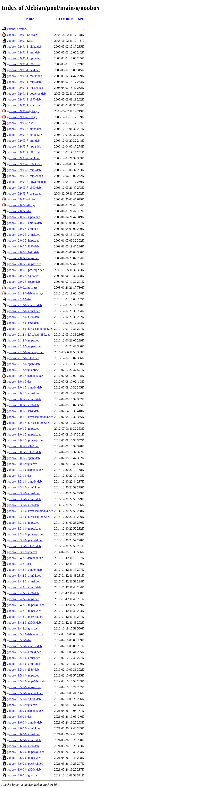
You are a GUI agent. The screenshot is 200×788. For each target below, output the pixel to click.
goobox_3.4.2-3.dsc (19, 563)
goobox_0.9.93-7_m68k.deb (24, 164)
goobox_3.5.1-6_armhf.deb (24, 663)
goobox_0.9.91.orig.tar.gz (23, 111)
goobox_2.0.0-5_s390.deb (23, 275)
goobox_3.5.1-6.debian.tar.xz (25, 634)
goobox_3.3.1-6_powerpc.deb (25, 534)
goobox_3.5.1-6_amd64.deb (24, 646)
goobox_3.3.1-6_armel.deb (23, 493)
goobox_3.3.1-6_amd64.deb (24, 481)
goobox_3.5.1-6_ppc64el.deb (25, 693)
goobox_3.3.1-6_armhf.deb (24, 499)
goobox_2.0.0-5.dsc (19, 211)
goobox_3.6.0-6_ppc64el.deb (25, 763)
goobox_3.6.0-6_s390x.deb (24, 769)
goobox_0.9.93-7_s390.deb (24, 187)
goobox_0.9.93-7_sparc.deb (24, 193)
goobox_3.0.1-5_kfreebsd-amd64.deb (30, 416)
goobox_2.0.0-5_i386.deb (23, 246)
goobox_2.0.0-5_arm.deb (22, 228)
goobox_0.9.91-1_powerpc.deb (26, 93)
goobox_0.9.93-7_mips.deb (24, 170)
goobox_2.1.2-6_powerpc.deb (25, 352)
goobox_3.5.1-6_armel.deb (23, 657)
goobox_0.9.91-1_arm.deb (23, 52)
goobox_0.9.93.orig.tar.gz (23, 199)
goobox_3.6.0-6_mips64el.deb (26, 752)
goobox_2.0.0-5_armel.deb (23, 234)
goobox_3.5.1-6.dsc (19, 640)
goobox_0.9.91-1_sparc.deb (24, 105)
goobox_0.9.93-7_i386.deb (23, 152)
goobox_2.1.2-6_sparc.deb (23, 364)
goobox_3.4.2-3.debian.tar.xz (25, 558)
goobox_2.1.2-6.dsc (19, 299)
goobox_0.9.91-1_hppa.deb (24, 58)
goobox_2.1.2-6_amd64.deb (24, 305)
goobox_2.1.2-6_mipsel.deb (24, 346)
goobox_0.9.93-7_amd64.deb (25, 134)
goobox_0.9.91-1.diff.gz (22, 34)
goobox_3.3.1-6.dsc (19, 475)
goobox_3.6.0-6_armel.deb (23, 734)
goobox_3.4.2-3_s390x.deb (24, 622)
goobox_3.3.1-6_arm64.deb (24, 487)
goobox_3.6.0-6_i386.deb (23, 746)
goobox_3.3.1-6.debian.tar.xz (25, 469)
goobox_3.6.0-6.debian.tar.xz (25, 710)
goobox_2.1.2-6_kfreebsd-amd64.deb (30, 328)
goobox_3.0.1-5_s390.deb (23, 446)
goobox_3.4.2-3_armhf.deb (24, 587)
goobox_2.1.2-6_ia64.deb (23, 322)
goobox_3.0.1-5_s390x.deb (24, 452)
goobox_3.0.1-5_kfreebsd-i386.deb (28, 422)
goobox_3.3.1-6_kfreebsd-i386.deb (28, 516)
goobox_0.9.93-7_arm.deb (23, 140)
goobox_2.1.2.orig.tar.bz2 (23, 369)
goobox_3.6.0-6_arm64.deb (24, 728)
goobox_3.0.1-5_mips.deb (23, 428)
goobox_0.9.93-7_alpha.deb (24, 128)
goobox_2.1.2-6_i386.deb (23, 317)
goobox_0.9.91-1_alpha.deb (24, 46)
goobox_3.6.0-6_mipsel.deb (24, 757)
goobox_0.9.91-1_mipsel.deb (25, 87)
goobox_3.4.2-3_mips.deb (23, 599)
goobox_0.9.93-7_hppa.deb (24, 146)
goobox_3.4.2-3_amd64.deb (24, 569)
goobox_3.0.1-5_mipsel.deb (24, 434)
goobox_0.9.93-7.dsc (20, 123)
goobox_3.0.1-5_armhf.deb (24, 399)
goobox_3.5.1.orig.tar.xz (22, 704)
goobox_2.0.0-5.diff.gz (21, 205)
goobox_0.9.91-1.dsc (20, 40)
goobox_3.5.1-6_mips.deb (23, 675)
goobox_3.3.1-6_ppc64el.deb (25, 540)
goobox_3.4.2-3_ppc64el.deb (25, 616)
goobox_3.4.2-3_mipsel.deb (24, 610)
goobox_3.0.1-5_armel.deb (23, 393)
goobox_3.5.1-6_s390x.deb (24, 699)
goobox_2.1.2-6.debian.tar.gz (25, 293)
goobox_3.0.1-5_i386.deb (23, 405)
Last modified (65, 18)
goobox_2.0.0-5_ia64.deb (23, 252)
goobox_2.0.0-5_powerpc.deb (25, 270)
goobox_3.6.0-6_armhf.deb (24, 740)
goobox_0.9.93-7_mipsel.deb (25, 176)
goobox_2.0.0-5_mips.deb (23, 258)
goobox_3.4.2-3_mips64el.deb (26, 605)
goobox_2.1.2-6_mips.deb (23, 340)
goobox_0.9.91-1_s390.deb (24, 99)
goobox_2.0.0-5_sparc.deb (23, 281)
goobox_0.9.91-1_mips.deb (24, 81)
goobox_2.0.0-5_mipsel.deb (24, 264)
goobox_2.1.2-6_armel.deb (23, 311)
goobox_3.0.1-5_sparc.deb (23, 458)
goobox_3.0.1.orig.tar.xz (22, 464)
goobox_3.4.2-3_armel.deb (23, 581)
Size (80, 18)
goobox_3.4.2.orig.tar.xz (22, 628)
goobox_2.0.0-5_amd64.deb (24, 223)
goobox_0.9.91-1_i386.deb (23, 64)
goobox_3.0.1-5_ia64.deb (23, 411)
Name (30, 18)
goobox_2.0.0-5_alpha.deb (23, 217)
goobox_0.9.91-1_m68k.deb (24, 76)
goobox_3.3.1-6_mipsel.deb (24, 528)
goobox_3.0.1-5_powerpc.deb (25, 440)
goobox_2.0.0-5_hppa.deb (23, 240)
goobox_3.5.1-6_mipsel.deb (24, 687)
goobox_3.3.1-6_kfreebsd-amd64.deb (30, 511)
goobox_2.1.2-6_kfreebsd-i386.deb (28, 334)
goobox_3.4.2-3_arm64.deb (24, 575)
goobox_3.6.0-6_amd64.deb (24, 722)
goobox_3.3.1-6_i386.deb (23, 505)
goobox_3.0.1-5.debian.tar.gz (25, 375)
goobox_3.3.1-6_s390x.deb (24, 546)
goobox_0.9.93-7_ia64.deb (23, 158)
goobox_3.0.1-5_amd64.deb (24, 387)
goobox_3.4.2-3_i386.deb (23, 593)
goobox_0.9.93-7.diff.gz (22, 117)
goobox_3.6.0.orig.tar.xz (22, 775)
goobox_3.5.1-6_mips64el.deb (26, 681)
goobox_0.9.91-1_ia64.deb (23, 70)
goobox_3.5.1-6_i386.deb (23, 669)
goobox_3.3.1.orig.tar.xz (22, 552)
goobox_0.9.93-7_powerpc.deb (26, 181)
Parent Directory (17, 29)
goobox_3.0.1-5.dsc (19, 381)
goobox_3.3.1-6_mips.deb (23, 522)
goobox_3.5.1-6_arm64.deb (24, 652)
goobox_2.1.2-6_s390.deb (23, 358)
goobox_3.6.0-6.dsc (19, 716)
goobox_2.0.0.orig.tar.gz (22, 287)
